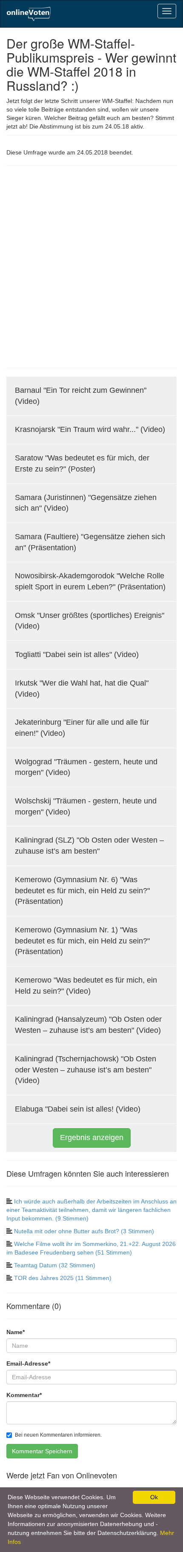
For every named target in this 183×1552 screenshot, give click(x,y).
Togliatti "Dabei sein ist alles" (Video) (77, 654)
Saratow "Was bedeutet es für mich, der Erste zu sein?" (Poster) (82, 463)
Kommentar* (24, 1395)
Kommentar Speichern (42, 1451)
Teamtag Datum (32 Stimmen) (54, 1265)
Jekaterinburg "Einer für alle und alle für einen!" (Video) (82, 727)
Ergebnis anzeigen (91, 1137)
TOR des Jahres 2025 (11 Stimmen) (63, 1278)
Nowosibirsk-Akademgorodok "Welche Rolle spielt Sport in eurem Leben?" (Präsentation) (90, 581)
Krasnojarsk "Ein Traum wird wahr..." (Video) (90, 429)
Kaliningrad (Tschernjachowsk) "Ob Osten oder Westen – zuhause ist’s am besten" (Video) (85, 1070)
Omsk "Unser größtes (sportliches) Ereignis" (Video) (89, 621)
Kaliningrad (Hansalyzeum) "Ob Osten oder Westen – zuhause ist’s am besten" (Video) (88, 1025)
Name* (15, 1332)
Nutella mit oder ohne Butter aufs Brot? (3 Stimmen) (84, 1231)
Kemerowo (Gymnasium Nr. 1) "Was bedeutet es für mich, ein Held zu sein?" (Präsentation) (82, 941)
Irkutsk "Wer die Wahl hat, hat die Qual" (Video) (82, 688)
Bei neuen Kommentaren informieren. (58, 1435)
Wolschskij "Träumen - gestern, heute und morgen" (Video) (86, 806)
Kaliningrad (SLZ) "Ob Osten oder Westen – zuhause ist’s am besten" (89, 845)
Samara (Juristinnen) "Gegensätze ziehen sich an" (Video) (86, 503)
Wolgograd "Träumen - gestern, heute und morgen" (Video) (86, 767)
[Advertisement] (91, 265)
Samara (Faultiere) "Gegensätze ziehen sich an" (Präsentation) (90, 542)
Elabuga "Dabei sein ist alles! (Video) (77, 1109)
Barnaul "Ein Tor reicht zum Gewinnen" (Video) (80, 396)
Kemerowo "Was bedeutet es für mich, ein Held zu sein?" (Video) (86, 985)
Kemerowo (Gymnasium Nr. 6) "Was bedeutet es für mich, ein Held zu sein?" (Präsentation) (82, 890)
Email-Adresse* (28, 1363)
